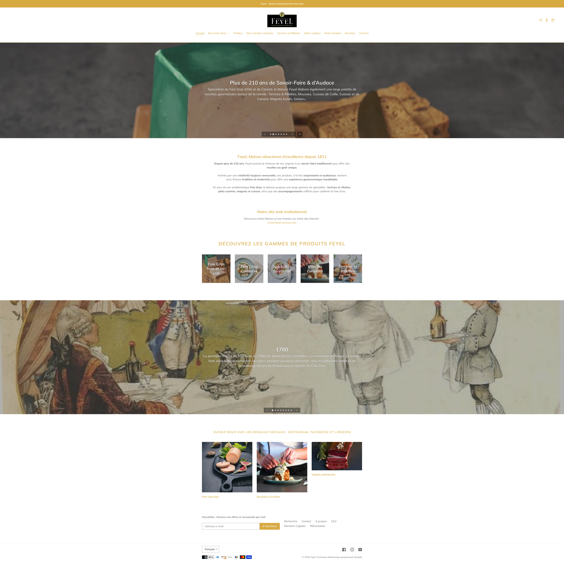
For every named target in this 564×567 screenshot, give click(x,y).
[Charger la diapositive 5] (281, 134)
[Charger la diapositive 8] (291, 410)
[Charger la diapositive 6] (284, 134)
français (210, 549)
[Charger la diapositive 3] (276, 134)
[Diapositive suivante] (292, 134)
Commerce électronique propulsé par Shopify (339, 557)
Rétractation (317, 526)
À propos (321, 521)
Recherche (290, 521)
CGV (334, 521)
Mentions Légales (295, 526)
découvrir (282, 101)
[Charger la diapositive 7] (287, 134)
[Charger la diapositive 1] (271, 134)
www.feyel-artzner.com (282, 222)
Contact (306, 521)
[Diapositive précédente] (265, 134)
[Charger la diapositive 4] (279, 134)
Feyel (313, 557)
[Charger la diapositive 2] (273, 134)
